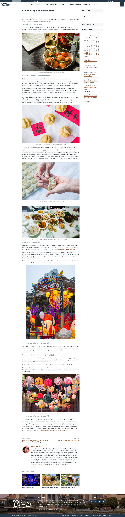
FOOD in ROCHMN (75, 4)
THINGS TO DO (35, 4)
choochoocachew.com (37, 464)
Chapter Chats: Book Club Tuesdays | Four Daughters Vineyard (90, 97)
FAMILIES (87, 4)
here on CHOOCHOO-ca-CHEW (66, 249)
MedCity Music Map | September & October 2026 (30, 488)
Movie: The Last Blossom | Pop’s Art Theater (90, 74)
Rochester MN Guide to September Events (68, 488)
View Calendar (87, 101)
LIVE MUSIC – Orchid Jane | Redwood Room (90, 61)
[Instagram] (95, 501)
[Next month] (99, 35)
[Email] (103, 501)
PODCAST (109, 515)
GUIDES (62, 4)
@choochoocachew (63, 464)
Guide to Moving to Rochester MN (68, 440)
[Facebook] (91, 501)
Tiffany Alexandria (27, 13)
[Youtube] (99, 501)
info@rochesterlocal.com (54, 509)
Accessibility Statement (84, 515)
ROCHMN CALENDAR (50, 4)
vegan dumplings (59, 256)
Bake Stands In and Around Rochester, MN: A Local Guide (40, 1)
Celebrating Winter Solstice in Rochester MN (54, 430)
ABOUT (96, 4)
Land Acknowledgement (96, 515)
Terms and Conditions (66, 515)
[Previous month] (85, 35)
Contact (104, 515)
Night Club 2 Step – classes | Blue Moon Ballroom (91, 81)
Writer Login (34, 515)
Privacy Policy (75, 515)
